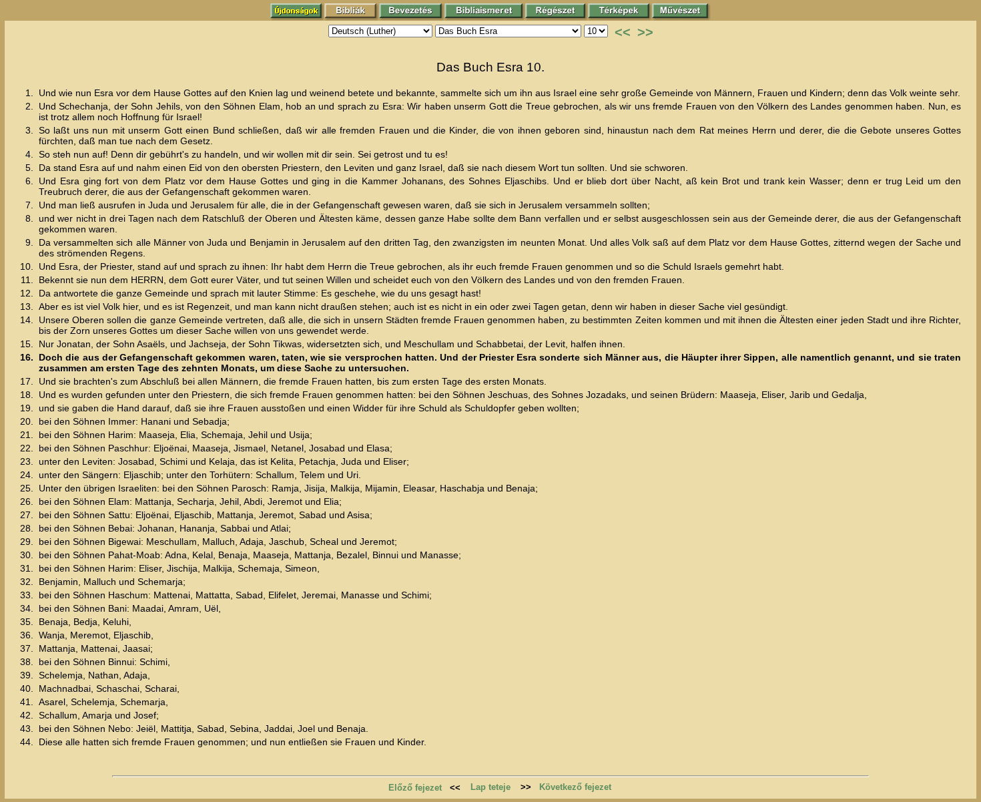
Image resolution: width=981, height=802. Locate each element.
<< (623, 32)
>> (645, 32)
